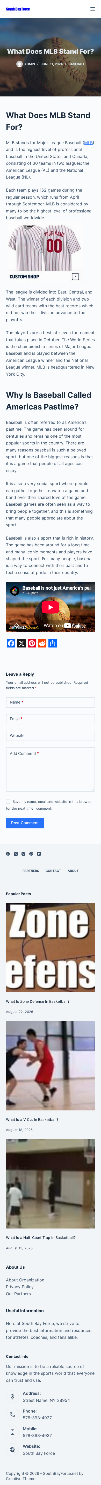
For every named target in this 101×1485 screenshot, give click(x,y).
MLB (88, 142)
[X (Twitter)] (16, 854)
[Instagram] (23, 854)
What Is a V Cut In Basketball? (32, 1119)
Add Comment (24, 753)
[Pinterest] (31, 854)
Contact (53, 871)
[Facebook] (8, 854)
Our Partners (18, 1293)
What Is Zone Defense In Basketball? (37, 1001)
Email (16, 718)
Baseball (77, 64)
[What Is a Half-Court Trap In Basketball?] (50, 1184)
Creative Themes (22, 1478)
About (73, 871)
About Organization (25, 1279)
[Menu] (92, 9)
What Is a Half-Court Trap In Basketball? (41, 1237)
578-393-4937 (37, 1417)
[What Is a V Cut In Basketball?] (50, 1065)
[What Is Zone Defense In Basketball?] (50, 947)
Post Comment (25, 822)
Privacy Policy (20, 1286)
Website (17, 735)
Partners (31, 871)
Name (16, 702)
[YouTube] (39, 854)
